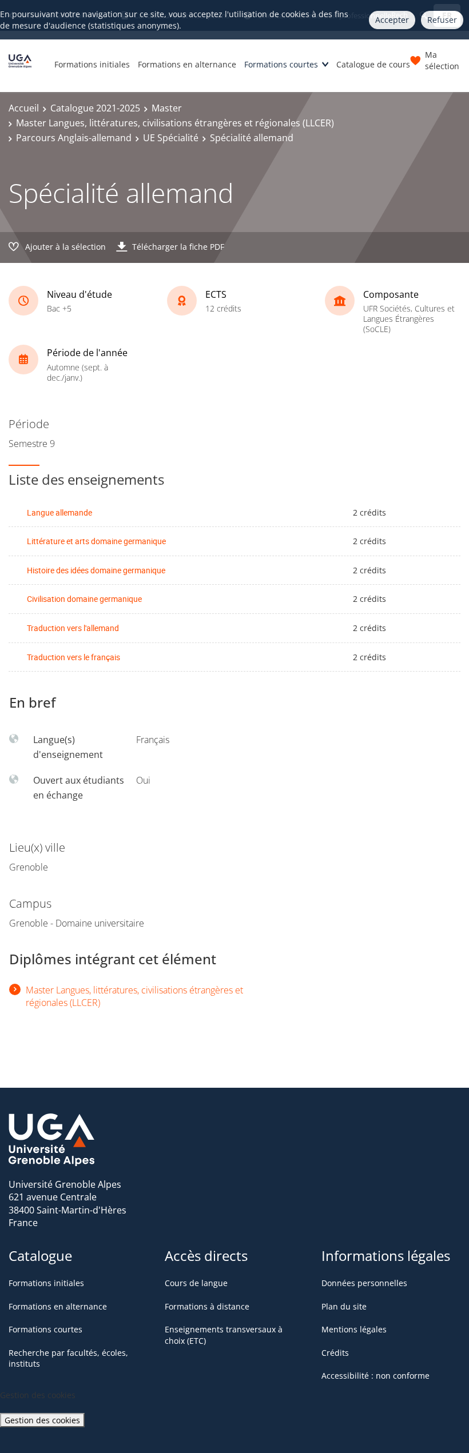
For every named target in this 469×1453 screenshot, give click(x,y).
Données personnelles (364, 1283)
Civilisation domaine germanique (84, 598)
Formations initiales (92, 64)
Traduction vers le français (73, 657)
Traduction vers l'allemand (73, 627)
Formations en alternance (187, 64)
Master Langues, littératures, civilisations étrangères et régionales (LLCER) (175, 123)
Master (167, 108)
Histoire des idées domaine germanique (96, 570)
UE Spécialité (170, 137)
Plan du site (344, 1306)
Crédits (335, 1352)
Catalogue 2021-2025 (95, 108)
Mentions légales (354, 1329)
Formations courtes (281, 64)
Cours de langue (196, 1283)
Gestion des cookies (42, 1420)
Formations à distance (207, 1306)
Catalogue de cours (373, 64)
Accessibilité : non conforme (375, 1375)
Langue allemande (59, 512)
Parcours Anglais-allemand (74, 137)
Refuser (442, 19)
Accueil (24, 108)
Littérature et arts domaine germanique (96, 541)
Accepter (392, 19)
